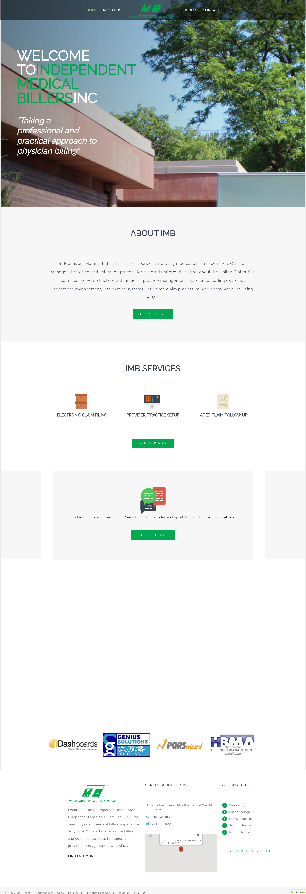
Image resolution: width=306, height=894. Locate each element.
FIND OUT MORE (82, 860)
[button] (181, 854)
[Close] (201, 839)
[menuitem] (96, 9)
